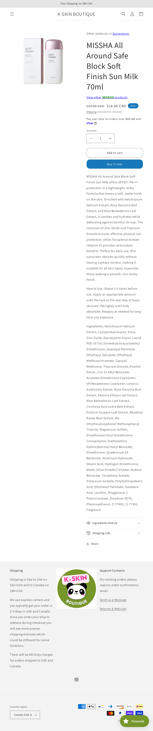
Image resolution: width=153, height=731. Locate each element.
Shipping (91, 111)
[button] (12, 14)
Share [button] (94, 544)
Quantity (91, 130)
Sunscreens (121, 33)
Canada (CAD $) (23, 714)
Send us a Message (113, 600)
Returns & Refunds (113, 609)
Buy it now (114, 164)
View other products (107, 97)
